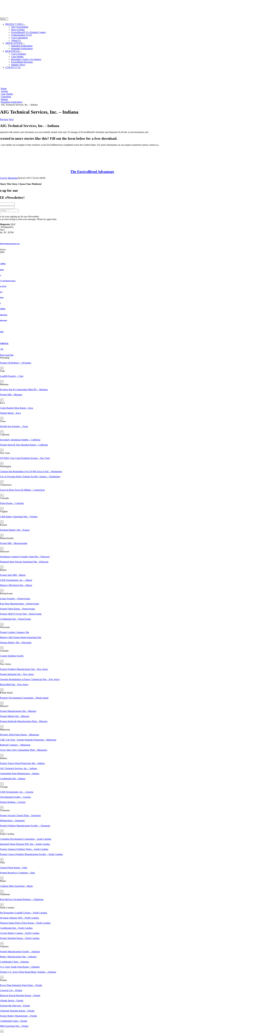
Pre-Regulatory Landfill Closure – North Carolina (23, 912)
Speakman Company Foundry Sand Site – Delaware (25, 556)
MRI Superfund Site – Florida (14, 1026)
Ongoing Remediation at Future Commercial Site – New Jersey (30, 679)
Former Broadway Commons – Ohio (17, 872)
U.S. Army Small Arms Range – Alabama (20, 967)
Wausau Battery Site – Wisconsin (15, 642)
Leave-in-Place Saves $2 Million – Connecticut (22, 490)
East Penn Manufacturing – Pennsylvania (19, 603)
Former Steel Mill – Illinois (12, 575)
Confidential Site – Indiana (12, 778)
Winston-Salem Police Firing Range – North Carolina (25, 923)
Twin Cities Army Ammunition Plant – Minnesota (23, 750)
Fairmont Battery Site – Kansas (15, 530)
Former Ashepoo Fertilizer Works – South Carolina (24, 849)
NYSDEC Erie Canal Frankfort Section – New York (25, 458)
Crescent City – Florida (11, 990)
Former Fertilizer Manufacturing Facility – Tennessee (25, 825)
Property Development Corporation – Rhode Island (24, 698)
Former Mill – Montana (11, 394)
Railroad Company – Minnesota (15, 745)
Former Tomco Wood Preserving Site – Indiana (22, 763)
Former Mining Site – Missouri (14, 716)
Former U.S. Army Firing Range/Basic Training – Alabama (28, 972)
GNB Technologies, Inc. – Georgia (16, 792)
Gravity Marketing (9, 178)
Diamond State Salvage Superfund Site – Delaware (24, 561)
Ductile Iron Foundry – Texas (14, 426)
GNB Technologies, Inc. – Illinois (16, 580)
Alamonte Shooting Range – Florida (17, 1010)
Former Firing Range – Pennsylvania (17, 608)
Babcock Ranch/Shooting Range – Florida (20, 995)
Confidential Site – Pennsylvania (15, 619)
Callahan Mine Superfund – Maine (16, 886)
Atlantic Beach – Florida (11, 1000)
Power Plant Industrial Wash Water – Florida (21, 985)
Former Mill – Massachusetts (13, 543)
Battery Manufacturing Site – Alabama (18, 956)
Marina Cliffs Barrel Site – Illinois (16, 585)
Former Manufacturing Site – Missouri (18, 711)
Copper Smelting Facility (12, 656)
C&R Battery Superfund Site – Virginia (18, 516)
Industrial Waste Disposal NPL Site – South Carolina (25, 844)
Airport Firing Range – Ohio (13, 867)
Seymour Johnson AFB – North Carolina (19, 918)
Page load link (6, 355)
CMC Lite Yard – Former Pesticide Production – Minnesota (28, 739)
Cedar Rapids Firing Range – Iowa (16, 408)
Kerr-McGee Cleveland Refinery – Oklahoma (21, 899)
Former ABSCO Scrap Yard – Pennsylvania (21, 614)
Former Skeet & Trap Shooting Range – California (24, 445)
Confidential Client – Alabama (14, 961)
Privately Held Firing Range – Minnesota (19, 734)
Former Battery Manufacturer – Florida (18, 1016)
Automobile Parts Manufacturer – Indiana (19, 773)
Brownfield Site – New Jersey (14, 684)
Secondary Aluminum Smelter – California (20, 439)
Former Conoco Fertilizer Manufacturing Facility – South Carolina (31, 854)
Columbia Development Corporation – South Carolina (25, 839)
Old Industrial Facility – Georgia (15, 797)
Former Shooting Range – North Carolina (19, 938)
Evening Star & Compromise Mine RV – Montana (24, 389)
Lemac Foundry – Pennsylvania (15, 598)
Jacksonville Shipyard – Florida (15, 1005)
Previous (4, 119)
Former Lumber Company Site (14, 632)
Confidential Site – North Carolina (16, 928)
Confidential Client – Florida (13, 1021)
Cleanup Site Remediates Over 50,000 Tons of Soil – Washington (31, 471)
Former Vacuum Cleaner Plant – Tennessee (20, 815)
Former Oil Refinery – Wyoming (15, 363)
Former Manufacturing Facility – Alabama (20, 951)
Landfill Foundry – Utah (11, 376)
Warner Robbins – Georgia (12, 802)
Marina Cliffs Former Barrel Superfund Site (20, 637)
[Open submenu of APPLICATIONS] (23, 43)
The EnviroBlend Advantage (92, 172)
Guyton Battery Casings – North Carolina (19, 933)
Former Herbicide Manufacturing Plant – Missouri (23, 721)
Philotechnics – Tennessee (12, 820)
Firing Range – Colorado (12, 503)
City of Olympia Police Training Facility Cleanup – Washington (30, 476)
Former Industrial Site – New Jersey (17, 674)
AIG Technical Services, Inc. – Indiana (18, 768)
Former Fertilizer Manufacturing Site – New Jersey (24, 669)
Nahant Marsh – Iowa (10, 413)
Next (11, 119)
